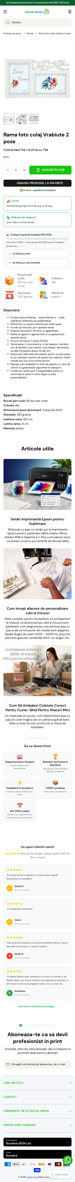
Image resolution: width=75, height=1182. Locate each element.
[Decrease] (8, 170)
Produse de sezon (12, 33)
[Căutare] (6, 22)
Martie (30, 33)
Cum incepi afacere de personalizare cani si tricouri (37, 610)
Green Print (32, 1177)
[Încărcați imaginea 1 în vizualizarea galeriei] (8, 118)
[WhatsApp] (68, 1160)
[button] (70, 11)
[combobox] (37, 22)
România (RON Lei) (18, 1143)
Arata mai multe (38, 738)
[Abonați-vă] (67, 1064)
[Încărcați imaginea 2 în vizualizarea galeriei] (21, 118)
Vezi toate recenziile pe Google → (37, 1006)
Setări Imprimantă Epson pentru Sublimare (37, 521)
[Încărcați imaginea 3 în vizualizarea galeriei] (34, 118)
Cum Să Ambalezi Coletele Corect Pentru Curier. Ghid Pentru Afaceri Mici (37, 707)
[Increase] (24, 170)
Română (11, 1155)
